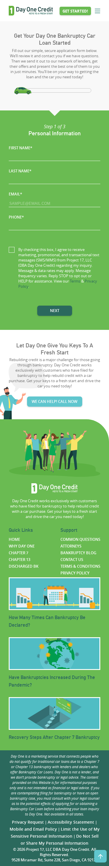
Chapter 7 (18, 552)
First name (20, 147)
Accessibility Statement (71, 822)
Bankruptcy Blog (78, 552)
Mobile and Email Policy (33, 829)
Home (14, 539)
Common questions (80, 539)
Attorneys (70, 546)
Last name (20, 171)
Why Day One (22, 546)
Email (15, 194)
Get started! (75, 11)
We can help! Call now (54, 401)
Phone (16, 217)
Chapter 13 (19, 559)
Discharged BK (23, 566)
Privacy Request (28, 822)
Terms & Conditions (80, 566)
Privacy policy (75, 573)
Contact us (71, 559)
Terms (75, 281)
